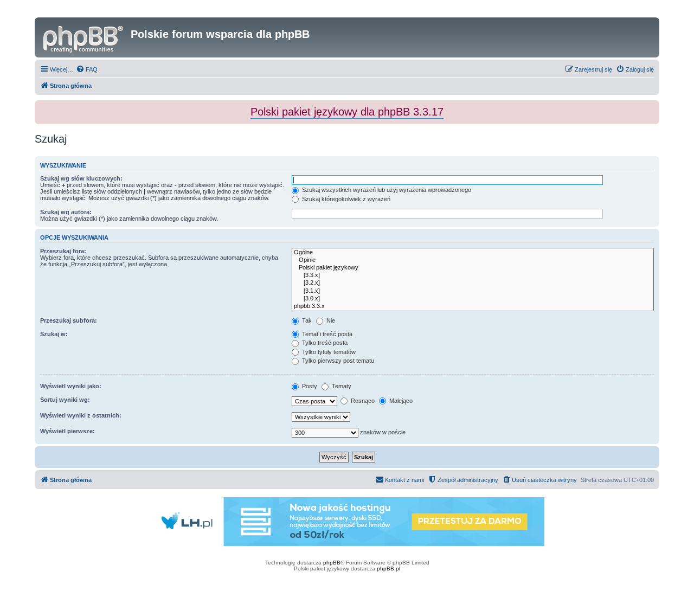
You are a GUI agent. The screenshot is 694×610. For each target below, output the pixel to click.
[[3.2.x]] (473, 283)
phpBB (331, 563)
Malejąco (400, 400)
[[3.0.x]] (473, 299)
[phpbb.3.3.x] (473, 306)
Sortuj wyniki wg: (65, 399)
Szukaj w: (54, 334)
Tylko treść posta (324, 342)
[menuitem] (87, 69)
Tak (306, 320)
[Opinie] (473, 260)
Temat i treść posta (326, 334)
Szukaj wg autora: (66, 212)
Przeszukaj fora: (63, 251)
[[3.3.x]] (473, 275)
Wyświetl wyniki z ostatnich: (80, 415)
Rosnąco (362, 400)
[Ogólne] (473, 252)
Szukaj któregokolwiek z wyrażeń (345, 199)
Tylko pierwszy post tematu (337, 360)
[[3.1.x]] (473, 291)
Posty (308, 386)
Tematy (340, 386)
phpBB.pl (388, 569)
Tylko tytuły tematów (328, 352)
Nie (330, 320)
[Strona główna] (84, 37)
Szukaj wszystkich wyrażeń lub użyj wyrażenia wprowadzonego (385, 190)
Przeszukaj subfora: (68, 320)
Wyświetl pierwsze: (67, 431)
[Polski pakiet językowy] (473, 268)
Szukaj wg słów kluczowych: (81, 178)
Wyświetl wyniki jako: (70, 386)
